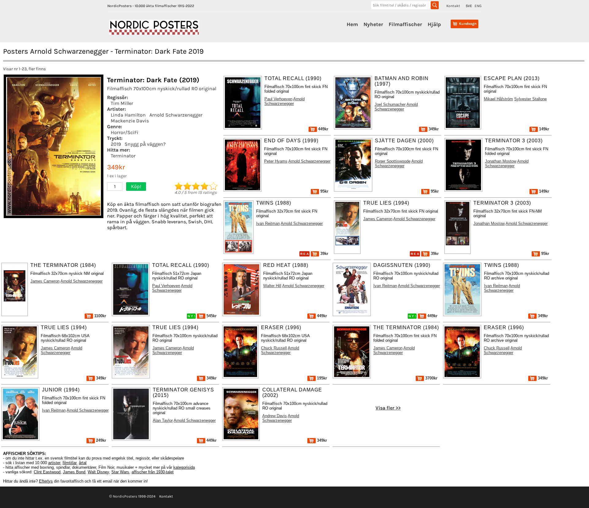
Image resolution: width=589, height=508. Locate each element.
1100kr (99, 316)
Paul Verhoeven (278, 99)
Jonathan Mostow (500, 161)
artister (54, 462)
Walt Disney (98, 472)
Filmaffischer (405, 24)
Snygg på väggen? (145, 144)
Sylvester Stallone (530, 99)
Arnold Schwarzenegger (175, 115)
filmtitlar (69, 462)
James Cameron (377, 219)
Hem (352, 24)
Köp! (136, 186)
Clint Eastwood (47, 472)
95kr (323, 191)
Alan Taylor (163, 420)
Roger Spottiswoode (392, 161)
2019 (116, 144)
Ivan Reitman (268, 223)
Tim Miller (122, 103)
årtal (83, 462)
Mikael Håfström (498, 99)
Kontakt (453, 6)
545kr (211, 316)
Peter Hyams (275, 161)
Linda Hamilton (128, 115)
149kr (543, 129)
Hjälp (434, 24)
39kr (323, 253)
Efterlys (46, 481)
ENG (478, 6)
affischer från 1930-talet (153, 472)
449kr (322, 129)
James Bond (74, 472)
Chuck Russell (274, 348)
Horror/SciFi (124, 132)
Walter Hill (272, 285)
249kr (100, 440)
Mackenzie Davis (130, 121)
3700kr (430, 378)
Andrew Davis (274, 416)
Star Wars (120, 472)
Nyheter (373, 24)
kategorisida (184, 467)
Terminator (123, 156)
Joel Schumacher (390, 104)
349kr (433, 129)
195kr (321, 378)
